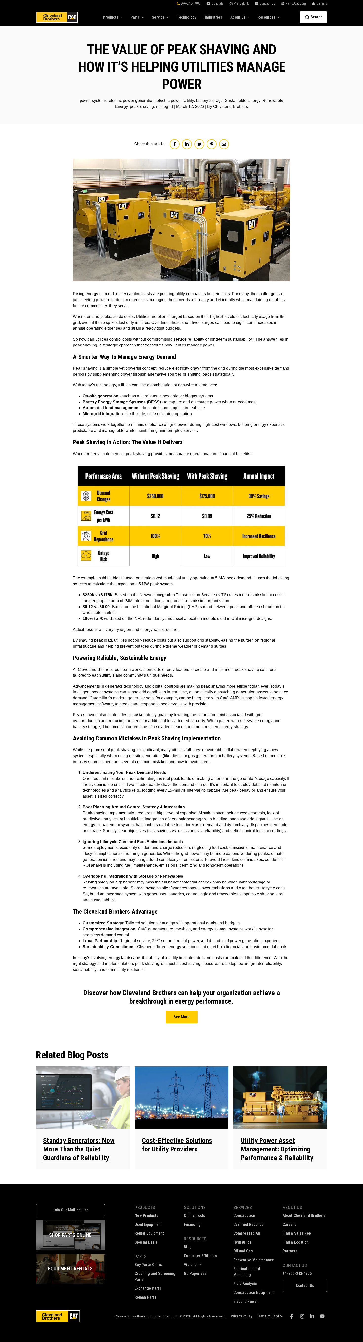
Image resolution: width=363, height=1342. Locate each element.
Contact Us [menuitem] (295, 1265)
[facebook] (175, 144)
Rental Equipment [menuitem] (149, 1233)
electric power (169, 100)
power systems (93, 100)
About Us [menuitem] (292, 1207)
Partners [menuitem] (290, 1251)
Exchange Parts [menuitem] (148, 1288)
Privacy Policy (241, 1316)
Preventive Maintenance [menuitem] (253, 1260)
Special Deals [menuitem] (146, 1242)
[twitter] (199, 144)
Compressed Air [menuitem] (247, 1233)
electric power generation (132, 100)
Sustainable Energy (243, 100)
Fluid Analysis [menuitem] (245, 1283)
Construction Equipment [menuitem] (253, 1292)
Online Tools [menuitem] (194, 1215)
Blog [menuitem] (188, 1247)
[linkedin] (187, 144)
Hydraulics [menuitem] (242, 1242)
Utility (189, 100)
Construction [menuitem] (244, 1215)
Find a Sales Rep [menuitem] (297, 1233)
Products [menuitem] (145, 1207)
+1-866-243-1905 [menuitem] (297, 1273)
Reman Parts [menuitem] (145, 1297)
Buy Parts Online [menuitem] (149, 1264)
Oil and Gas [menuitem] (243, 1251)
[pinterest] (212, 144)
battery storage (209, 100)
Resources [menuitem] (195, 1238)
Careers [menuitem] (289, 1224)
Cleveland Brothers (230, 106)
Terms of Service (270, 1316)
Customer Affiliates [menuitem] (200, 1255)
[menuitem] (187, 17)
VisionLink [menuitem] (193, 1264)
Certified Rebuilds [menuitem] (248, 1224)
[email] (224, 144)
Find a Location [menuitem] (296, 1242)
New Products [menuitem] (146, 1215)
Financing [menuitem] (192, 1224)
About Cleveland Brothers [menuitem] (304, 1215)
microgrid (164, 106)
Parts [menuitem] (141, 1256)
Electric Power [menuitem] (245, 1301)
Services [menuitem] (242, 1207)
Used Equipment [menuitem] (148, 1224)
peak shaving (142, 106)
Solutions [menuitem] (195, 1207)
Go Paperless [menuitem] (195, 1273)
